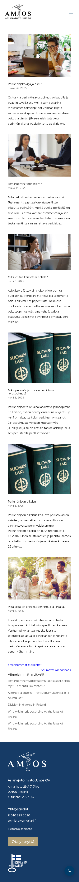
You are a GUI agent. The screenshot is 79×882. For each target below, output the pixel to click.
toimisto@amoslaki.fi (22, 820)
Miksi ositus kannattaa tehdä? (28, 277)
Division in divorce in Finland (27, 704)
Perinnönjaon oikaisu (22, 501)
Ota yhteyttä (23, 841)
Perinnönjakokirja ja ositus (25, 84)
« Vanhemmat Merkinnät (25, 665)
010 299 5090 (20, 815)
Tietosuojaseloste (20, 829)
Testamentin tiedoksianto (25, 184)
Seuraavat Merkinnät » (56, 670)
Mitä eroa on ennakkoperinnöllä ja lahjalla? (36, 607)
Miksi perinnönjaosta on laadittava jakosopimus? (31, 391)
